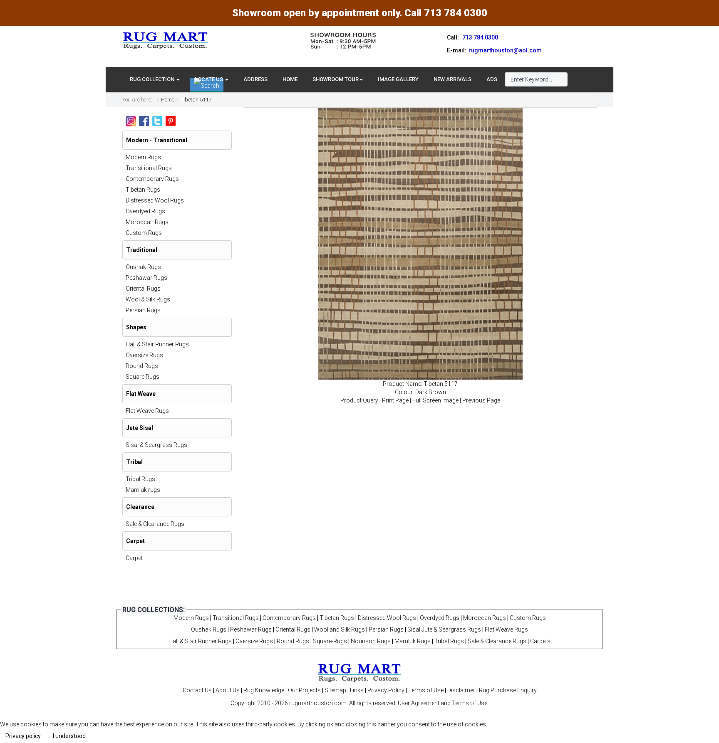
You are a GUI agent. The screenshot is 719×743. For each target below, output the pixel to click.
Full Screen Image (435, 400)
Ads (491, 79)
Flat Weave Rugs (147, 410)
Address (255, 79)
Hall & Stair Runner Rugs (157, 344)
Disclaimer (461, 690)
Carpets (540, 641)
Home (290, 79)
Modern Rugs (143, 157)
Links (357, 690)
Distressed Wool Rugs (155, 200)
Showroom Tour (335, 79)
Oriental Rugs (143, 288)
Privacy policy (23, 736)
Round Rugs (142, 366)
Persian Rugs (143, 310)
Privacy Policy (385, 690)
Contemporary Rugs (152, 178)
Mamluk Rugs (412, 641)
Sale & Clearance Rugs (155, 524)
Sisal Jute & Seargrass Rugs (444, 629)
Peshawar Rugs (146, 277)
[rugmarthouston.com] (359, 672)
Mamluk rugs (143, 489)
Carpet (134, 558)
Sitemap (335, 690)
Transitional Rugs (149, 168)
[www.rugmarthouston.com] (165, 40)
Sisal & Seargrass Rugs (156, 445)
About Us (228, 690)
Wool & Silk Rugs (148, 299)
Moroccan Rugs (147, 222)
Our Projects (304, 690)
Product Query (359, 400)
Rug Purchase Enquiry (508, 690)
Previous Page (481, 400)
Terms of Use (426, 690)
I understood (69, 736)
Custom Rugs (144, 233)
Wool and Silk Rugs (339, 629)
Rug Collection (153, 79)
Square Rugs (142, 376)
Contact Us (197, 690)
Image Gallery (398, 79)
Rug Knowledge (263, 690)
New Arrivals (452, 79)
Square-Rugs (330, 641)
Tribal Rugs (140, 479)
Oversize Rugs (144, 355)
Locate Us (209, 79)
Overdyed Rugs (145, 211)
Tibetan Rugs (143, 189)
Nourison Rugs (371, 641)
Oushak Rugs (143, 267)
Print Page (395, 400)
